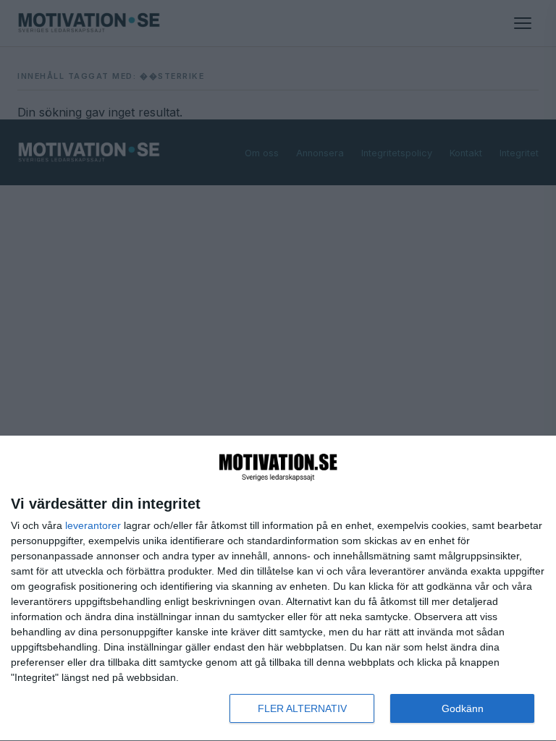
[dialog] (278, 588)
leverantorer (93, 525)
